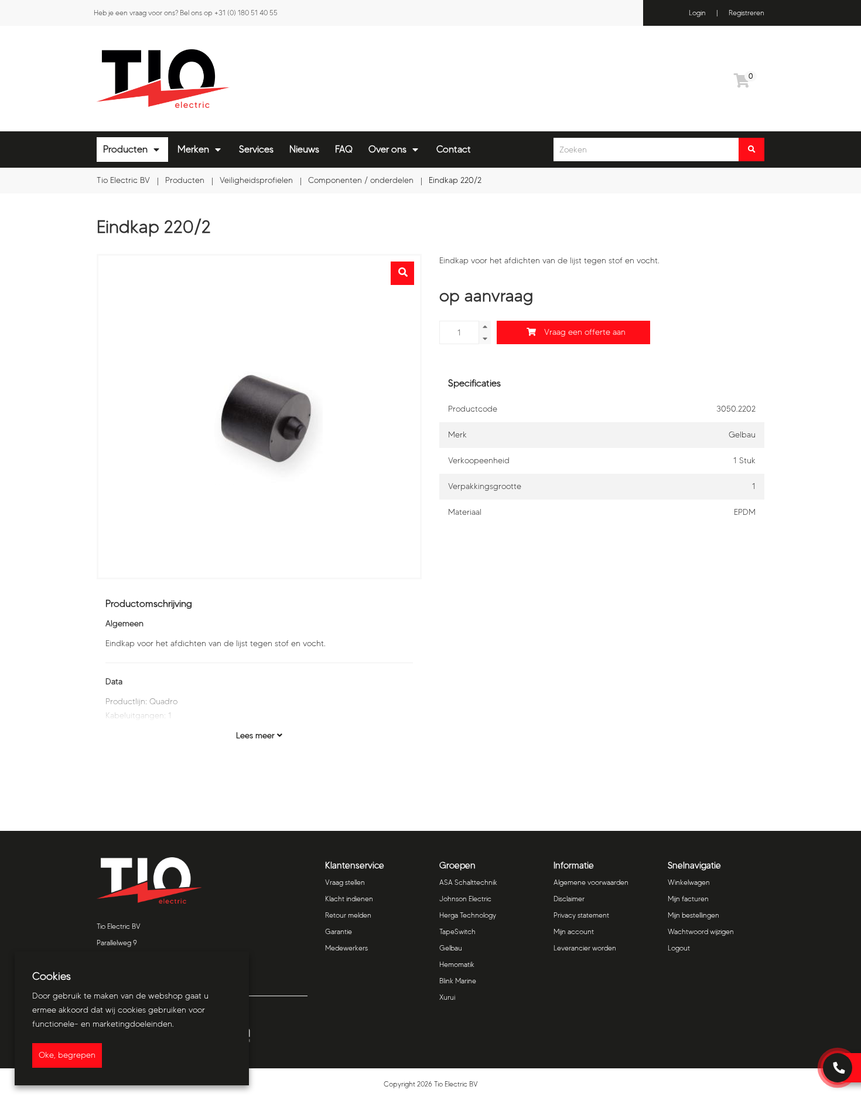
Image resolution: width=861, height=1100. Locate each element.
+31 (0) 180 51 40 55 (246, 12)
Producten (125, 149)
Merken (193, 149)
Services (256, 149)
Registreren (746, 12)
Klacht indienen (349, 898)
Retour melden (348, 915)
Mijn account (574, 931)
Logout (679, 947)
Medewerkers (346, 947)
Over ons (387, 149)
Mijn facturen (688, 898)
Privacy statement (581, 915)
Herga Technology (467, 915)
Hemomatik (456, 964)
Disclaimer (569, 898)
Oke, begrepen (67, 1055)
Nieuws (304, 149)
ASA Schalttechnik (468, 882)
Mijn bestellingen (693, 915)
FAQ (344, 149)
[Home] (259, 78)
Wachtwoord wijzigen (701, 931)
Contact (453, 149)
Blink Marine (457, 980)
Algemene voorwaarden (591, 882)
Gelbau (450, 947)
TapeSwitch (457, 931)
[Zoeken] (751, 149)
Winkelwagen (689, 882)
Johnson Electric (465, 898)
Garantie (338, 931)
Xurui (447, 997)
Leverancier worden (585, 947)
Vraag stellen (345, 882)
